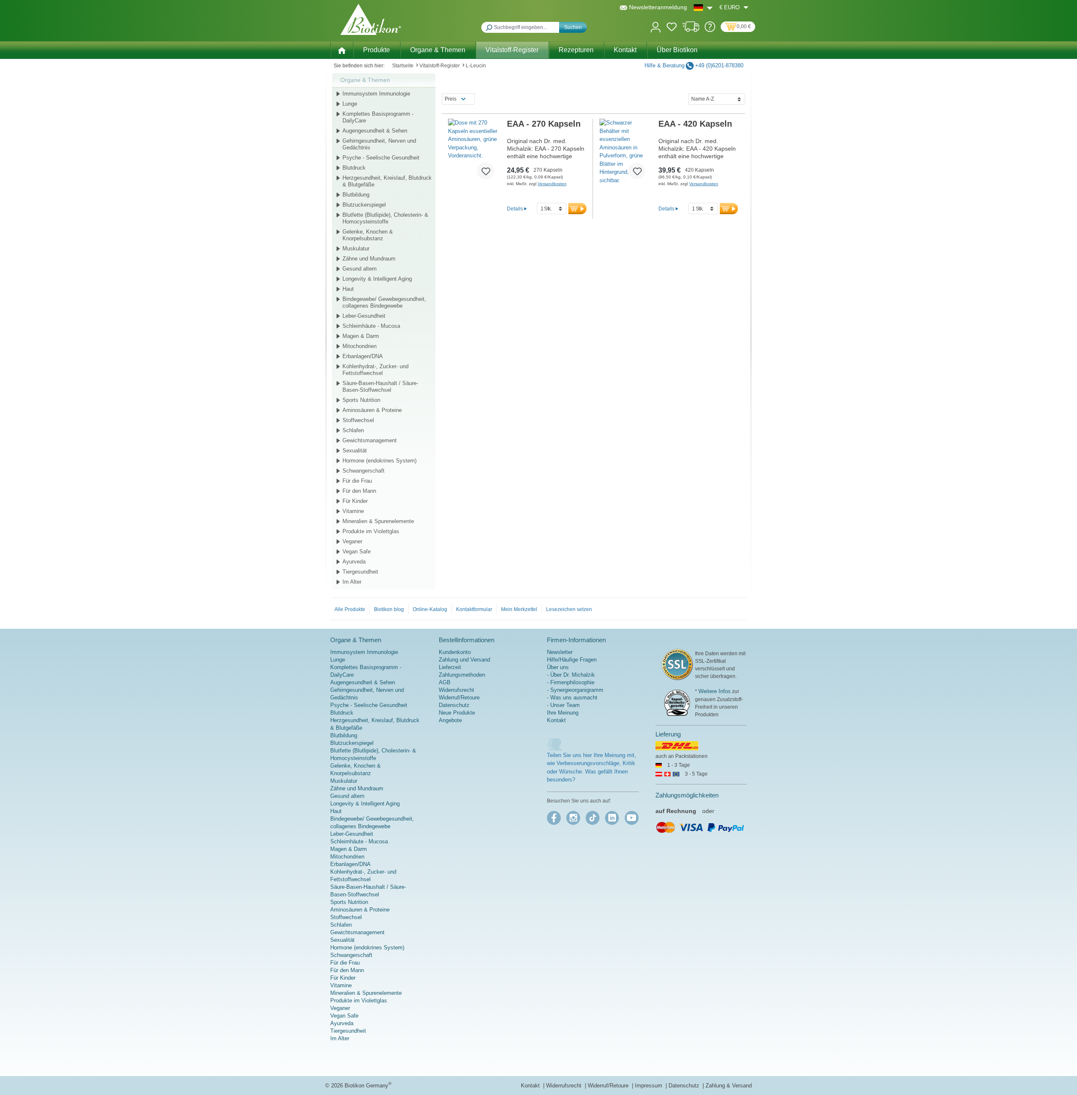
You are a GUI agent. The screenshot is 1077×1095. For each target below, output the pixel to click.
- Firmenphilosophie (570, 682)
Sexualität (354, 450)
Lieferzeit (450, 667)
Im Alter (351, 582)
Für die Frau (357, 481)
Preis (450, 99)
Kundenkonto (455, 652)
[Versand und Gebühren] (691, 30)
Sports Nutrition (361, 400)
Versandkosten (552, 183)
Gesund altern (359, 269)
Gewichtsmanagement (369, 440)
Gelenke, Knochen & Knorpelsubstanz (367, 235)
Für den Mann (359, 491)
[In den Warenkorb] (577, 208)
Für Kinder (355, 501)
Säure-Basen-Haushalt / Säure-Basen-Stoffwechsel (380, 386)
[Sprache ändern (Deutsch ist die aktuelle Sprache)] (703, 7)
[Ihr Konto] (655, 26)
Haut (348, 289)
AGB (445, 682)
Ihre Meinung (562, 713)
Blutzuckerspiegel (364, 205)
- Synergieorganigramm (575, 690)
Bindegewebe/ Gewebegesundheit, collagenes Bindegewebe (384, 302)
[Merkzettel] (671, 28)
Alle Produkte (349, 609)
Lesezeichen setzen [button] (569, 609)
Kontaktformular (474, 609)
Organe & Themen (365, 80)
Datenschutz (454, 705)
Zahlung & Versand (729, 1085)
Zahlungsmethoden (462, 675)
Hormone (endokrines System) (379, 460)
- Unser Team (563, 705)
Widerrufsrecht (456, 690)
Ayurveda (354, 561)
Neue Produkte (457, 713)
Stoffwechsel (358, 420)
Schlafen (353, 430)
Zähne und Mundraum (368, 258)
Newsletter (560, 652)
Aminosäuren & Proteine (372, 410)
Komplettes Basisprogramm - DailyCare (378, 117)
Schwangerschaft (363, 471)
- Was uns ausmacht (572, 697)
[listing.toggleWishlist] (485, 170)
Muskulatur (355, 248)
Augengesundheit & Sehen (374, 131)
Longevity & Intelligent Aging (377, 279)
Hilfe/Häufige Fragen (572, 659)
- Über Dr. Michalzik (571, 675)
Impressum (649, 1085)
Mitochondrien (359, 346)
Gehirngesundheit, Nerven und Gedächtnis (379, 144)
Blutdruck (354, 168)
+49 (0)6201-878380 (719, 65)
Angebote (450, 720)
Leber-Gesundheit (363, 316)
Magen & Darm (360, 336)
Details (515, 208)
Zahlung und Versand (464, 659)
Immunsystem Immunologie (376, 93)
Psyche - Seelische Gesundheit (380, 157)
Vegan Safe (356, 551)
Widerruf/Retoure (459, 697)
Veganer (352, 541)
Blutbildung (355, 194)
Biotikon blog (389, 609)
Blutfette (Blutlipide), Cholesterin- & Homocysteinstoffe (385, 218)
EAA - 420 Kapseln (695, 123)
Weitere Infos (714, 691)
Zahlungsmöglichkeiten (687, 795)
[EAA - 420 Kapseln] (626, 152)
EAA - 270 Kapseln (544, 123)
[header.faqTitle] (710, 30)
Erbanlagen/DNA (362, 356)
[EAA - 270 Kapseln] (474, 152)
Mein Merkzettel (519, 609)
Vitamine (353, 511)
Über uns (558, 667)
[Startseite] (341, 50)
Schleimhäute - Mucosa (371, 326)
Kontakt (556, 720)
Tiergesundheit (360, 572)
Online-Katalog (430, 609)
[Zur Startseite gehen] (371, 19)
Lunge (349, 104)
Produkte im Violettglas (370, 531)
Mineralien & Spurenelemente (378, 521)
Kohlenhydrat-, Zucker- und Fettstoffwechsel (375, 369)
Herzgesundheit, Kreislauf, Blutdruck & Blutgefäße (387, 181)
